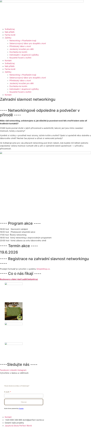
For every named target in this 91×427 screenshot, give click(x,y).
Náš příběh (9, 32)
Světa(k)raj (10, 29)
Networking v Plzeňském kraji (22, 40)
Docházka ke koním (18, 52)
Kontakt (8, 60)
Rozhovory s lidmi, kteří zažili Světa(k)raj (19, 279)
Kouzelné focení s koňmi (20, 57)
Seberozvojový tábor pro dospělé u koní (27, 43)
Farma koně (10, 35)
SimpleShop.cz (43, 269)
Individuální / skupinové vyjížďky (24, 55)
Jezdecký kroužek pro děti (21, 49)
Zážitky (8, 37)
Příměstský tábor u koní (20, 46)
